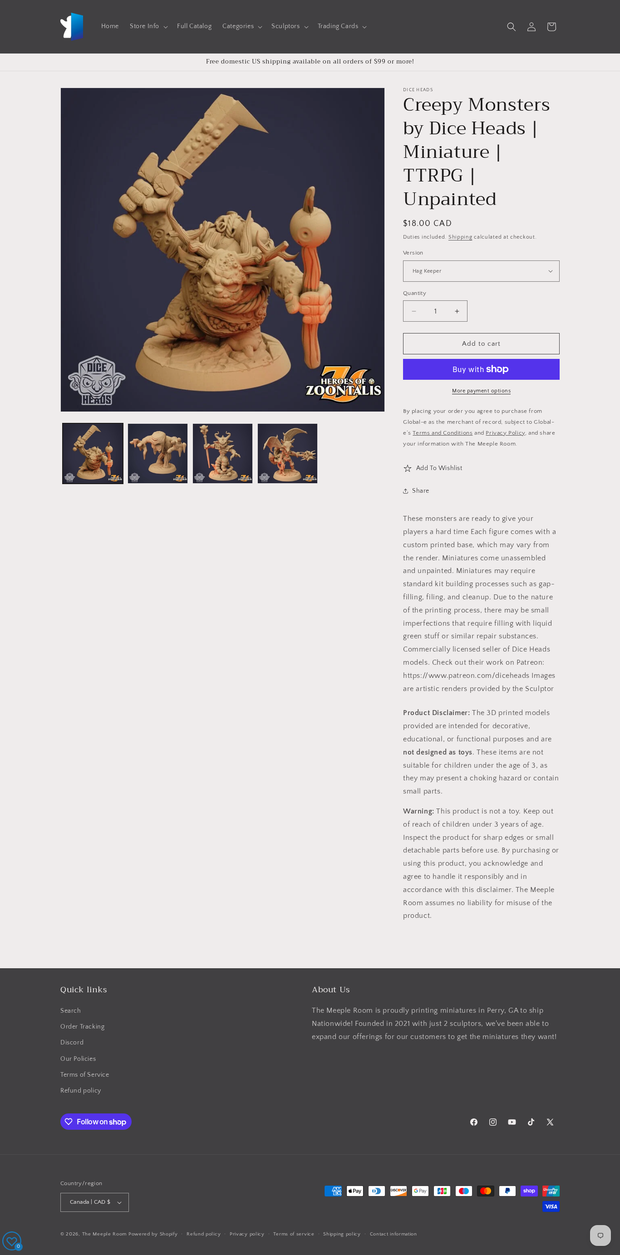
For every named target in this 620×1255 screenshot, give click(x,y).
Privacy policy (247, 1233)
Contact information (393, 1233)
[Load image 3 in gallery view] (222, 453)
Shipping (460, 237)
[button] (148, 26)
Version (413, 253)
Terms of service (293, 1233)
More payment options (481, 391)
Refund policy (80, 1090)
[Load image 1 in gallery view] (93, 453)
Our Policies (78, 1059)
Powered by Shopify (153, 1234)
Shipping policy (342, 1233)
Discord (72, 1042)
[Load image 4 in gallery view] (287, 453)
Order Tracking (82, 1026)
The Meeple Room (104, 1234)
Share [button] (420, 491)
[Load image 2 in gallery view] (158, 453)
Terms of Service (84, 1075)
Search (70, 1011)
